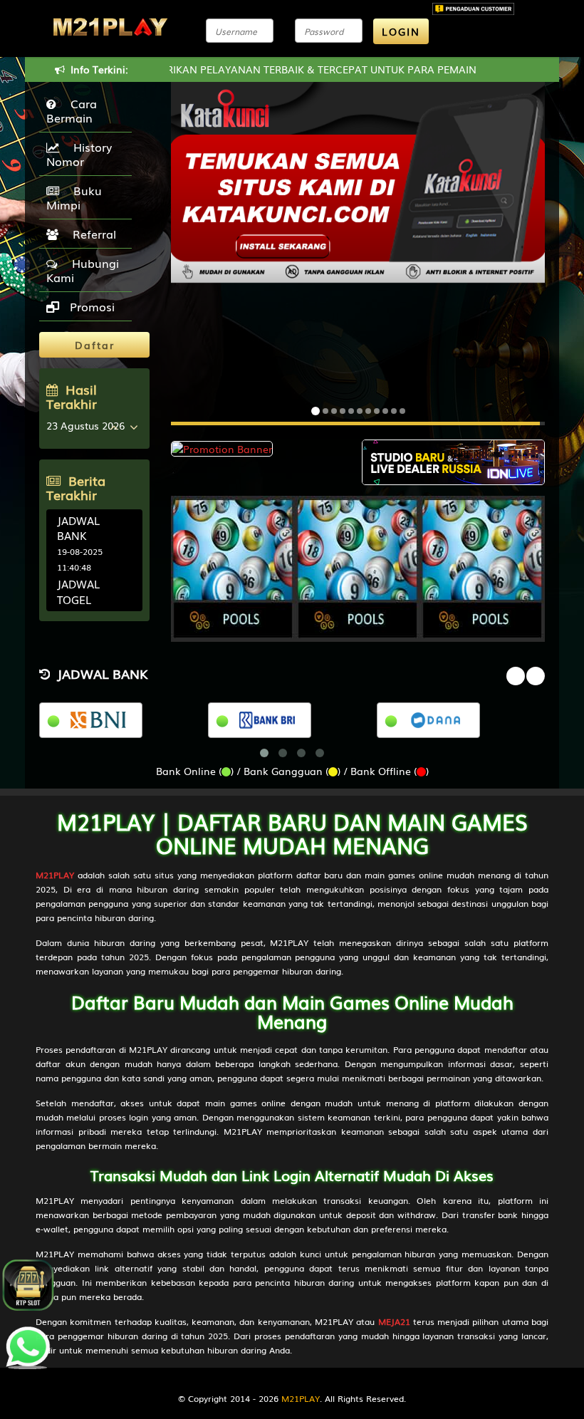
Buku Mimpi (74, 197)
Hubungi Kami (82, 270)
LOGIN (401, 31)
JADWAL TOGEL (78, 591)
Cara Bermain (71, 110)
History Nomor (79, 154)
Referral (91, 233)
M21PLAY (300, 1398)
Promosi (90, 306)
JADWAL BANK (78, 527)
